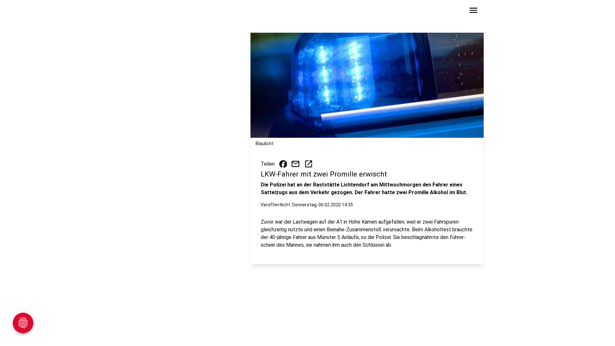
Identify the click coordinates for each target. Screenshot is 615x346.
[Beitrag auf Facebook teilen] (283, 164)
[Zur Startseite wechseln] (151, 12)
